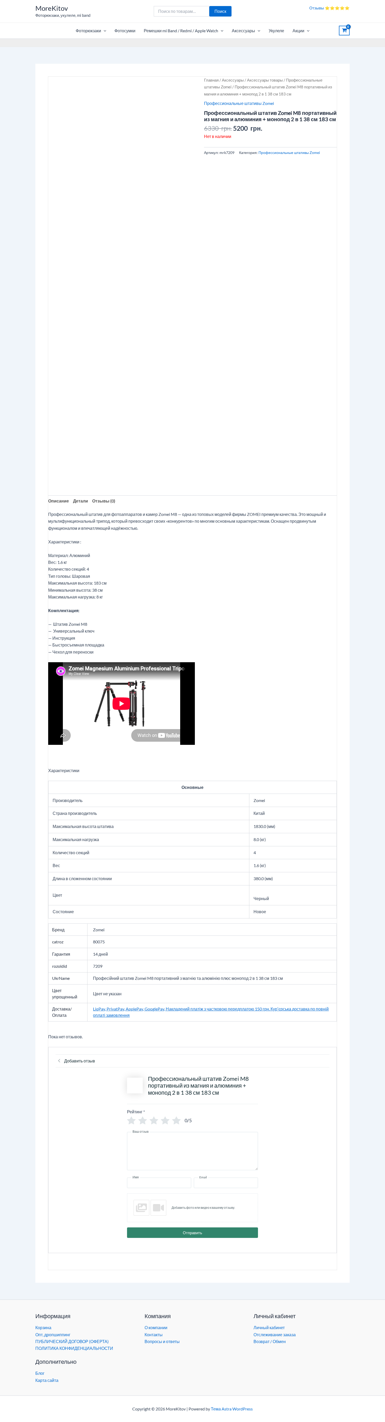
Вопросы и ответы (162, 1341)
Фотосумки (124, 30)
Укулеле (276, 30)
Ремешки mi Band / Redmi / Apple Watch (181, 30)
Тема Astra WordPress (232, 1408)
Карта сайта (46, 1380)
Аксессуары (243, 30)
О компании (156, 1327)
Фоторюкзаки (88, 30)
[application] (103, 31)
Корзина (43, 1327)
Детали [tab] (80, 500)
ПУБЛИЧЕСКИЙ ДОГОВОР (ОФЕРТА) (72, 1341)
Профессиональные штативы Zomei (239, 103)
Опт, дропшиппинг (52, 1334)
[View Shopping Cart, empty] (344, 31)
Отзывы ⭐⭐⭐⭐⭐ (329, 8)
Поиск (220, 11)
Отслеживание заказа (275, 1334)
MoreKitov (51, 8)
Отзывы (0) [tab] (103, 500)
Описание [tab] (58, 500)
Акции (298, 30)
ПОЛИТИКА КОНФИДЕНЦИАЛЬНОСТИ (74, 1348)
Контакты (154, 1334)
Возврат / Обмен (270, 1341)
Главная (211, 80)
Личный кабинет (269, 1327)
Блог (40, 1373)
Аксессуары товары (265, 80)
